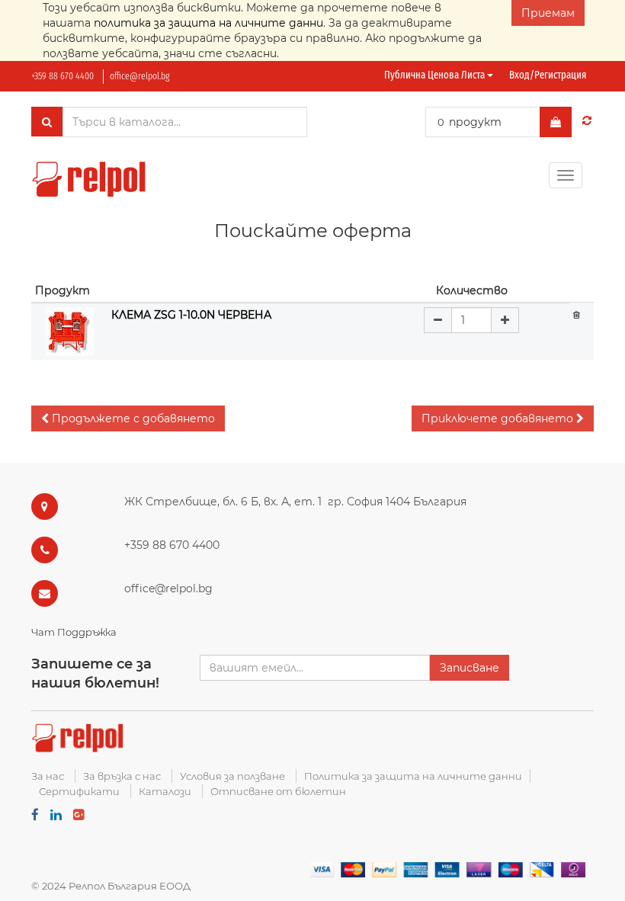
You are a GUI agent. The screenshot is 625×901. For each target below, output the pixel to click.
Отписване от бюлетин (278, 791)
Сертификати (79, 791)
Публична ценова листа (435, 75)
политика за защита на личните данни (208, 23)
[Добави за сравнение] (586, 120)
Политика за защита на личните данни (413, 776)
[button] (128, 418)
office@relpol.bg (139, 76)
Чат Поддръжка (74, 632)
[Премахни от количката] (576, 314)
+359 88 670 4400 (62, 76)
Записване (469, 668)
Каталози (165, 791)
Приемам (548, 13)
